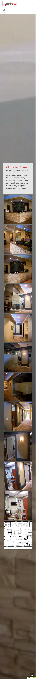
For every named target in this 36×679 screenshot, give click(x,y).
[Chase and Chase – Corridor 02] (18, 357)
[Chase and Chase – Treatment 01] (18, 476)
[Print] (5, 10)
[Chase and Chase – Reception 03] (18, 269)
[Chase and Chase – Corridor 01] (18, 328)
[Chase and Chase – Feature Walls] (18, 416)
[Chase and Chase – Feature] (18, 446)
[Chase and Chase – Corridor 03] (18, 387)
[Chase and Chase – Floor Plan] (18, 535)
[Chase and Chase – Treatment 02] (18, 505)
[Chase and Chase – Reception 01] (18, 239)
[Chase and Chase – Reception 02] (18, 209)
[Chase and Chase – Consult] (18, 298)
